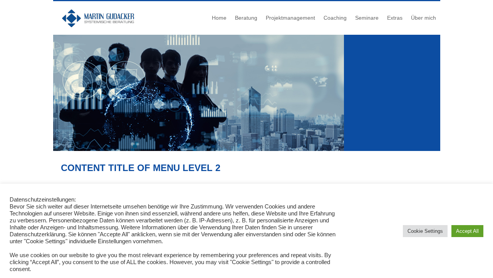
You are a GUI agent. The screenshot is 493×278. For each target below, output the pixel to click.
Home (219, 18)
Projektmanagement (290, 18)
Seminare (367, 18)
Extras (394, 18)
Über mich (423, 18)
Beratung (246, 18)
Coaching (335, 18)
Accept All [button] (467, 231)
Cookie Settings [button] (425, 231)
